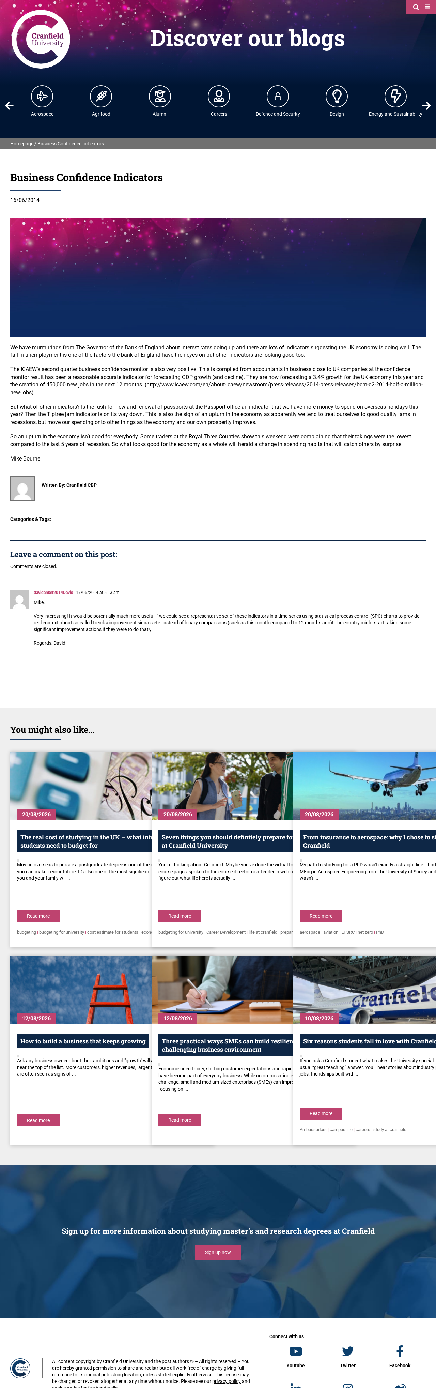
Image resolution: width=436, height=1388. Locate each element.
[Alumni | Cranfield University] (160, 96)
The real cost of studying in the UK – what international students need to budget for (100, 841)
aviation (330, 932)
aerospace (310, 932)
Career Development (226, 932)
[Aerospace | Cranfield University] (42, 96)
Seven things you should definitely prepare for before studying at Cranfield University (252, 841)
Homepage (21, 143)
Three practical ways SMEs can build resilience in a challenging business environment (236, 1045)
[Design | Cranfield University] (336, 96)
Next (427, 106)
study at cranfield (389, 1129)
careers (363, 1129)
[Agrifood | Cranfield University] (101, 96)
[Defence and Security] (277, 96)
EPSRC (348, 932)
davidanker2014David (53, 592)
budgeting (26, 932)
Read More (38, 916)
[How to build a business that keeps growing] (112, 990)
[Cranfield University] (41, 11)
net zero (365, 932)
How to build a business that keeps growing (83, 1041)
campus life (341, 1129)
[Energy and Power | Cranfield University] (395, 96)
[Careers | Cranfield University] (219, 96)
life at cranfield (263, 932)
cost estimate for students (112, 932)
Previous (9, 106)
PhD (380, 932)
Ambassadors (313, 1129)
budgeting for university (61, 932)
